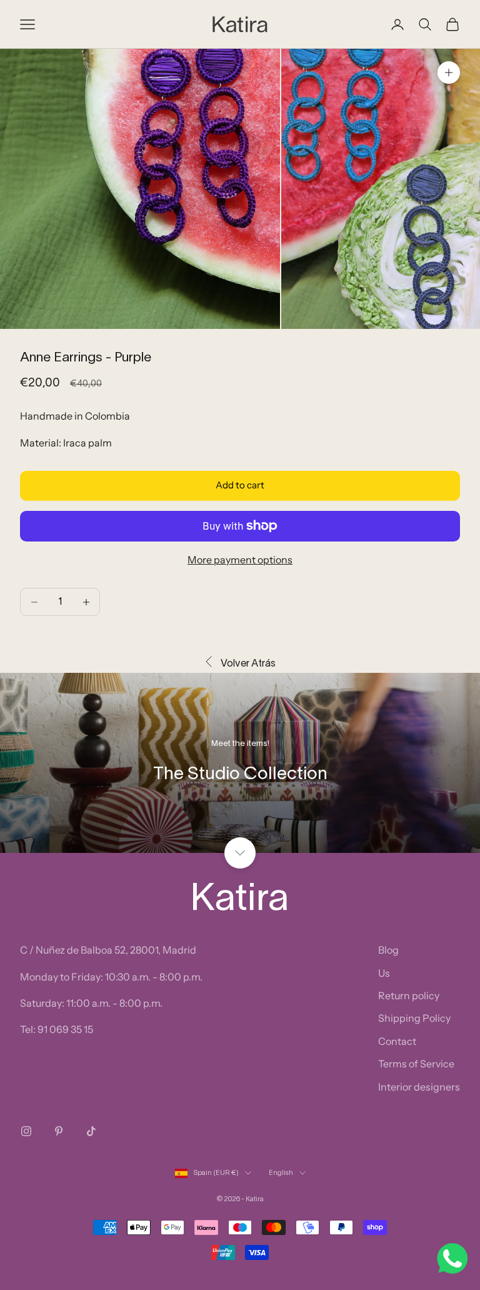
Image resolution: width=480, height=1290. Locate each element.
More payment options (240, 559)
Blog (388, 950)
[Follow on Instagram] (26, 1131)
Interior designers (419, 1087)
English (281, 1173)
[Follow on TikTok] (91, 1131)
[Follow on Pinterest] (58, 1131)
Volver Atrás (248, 664)
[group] (240, 763)
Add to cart (240, 485)
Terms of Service (416, 1063)
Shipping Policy (414, 1018)
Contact (397, 1041)
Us (384, 973)
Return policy (408, 995)
